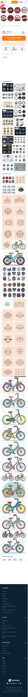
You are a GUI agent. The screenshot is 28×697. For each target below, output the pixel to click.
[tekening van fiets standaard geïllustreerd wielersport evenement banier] (13, 620)
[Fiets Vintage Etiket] (8, 106)
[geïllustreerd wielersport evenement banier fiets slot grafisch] (7, 673)
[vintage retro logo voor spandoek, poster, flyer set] (8, 185)
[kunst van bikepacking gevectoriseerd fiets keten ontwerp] (13, 366)
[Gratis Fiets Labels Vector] (8, 214)
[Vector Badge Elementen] (8, 98)
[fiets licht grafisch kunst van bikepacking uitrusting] (13, 572)
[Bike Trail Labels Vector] (8, 150)
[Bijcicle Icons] (9, 263)
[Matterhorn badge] (8, 223)
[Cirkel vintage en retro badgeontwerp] (7, 89)
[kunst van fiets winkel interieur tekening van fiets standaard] (13, 651)
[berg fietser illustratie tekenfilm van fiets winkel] (13, 686)
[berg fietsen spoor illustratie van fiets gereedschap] (13, 588)
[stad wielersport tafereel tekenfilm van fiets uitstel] (13, 604)
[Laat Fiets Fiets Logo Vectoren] (8, 159)
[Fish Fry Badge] (9, 196)
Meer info (5, 58)
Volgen (23, 33)
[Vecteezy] (2, 2)
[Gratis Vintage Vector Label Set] (8, 124)
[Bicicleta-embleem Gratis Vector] (8, 231)
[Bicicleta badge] (8, 244)
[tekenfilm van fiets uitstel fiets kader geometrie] (13, 636)
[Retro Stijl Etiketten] (19, 176)
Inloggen (21, 2)
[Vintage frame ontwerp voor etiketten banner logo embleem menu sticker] (19, 186)
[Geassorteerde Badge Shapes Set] (8, 141)
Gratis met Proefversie (14, 38)
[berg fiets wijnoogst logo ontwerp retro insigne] (7, 273)
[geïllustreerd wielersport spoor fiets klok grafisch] (8, 664)
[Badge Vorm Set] (8, 132)
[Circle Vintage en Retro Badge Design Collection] (19, 132)
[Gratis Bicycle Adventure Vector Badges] (8, 206)
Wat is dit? (14, 54)
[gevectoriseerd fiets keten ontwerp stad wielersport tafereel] (9, 353)
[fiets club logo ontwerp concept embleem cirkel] (7, 412)
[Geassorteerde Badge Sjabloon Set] (8, 115)
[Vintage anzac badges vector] (8, 168)
